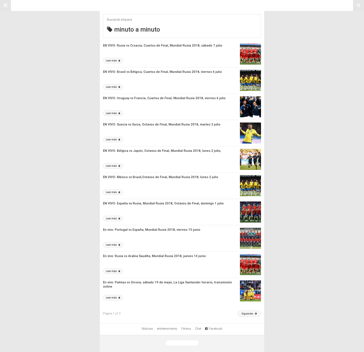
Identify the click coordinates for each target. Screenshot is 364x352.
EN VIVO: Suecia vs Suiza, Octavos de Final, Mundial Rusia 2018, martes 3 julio (161, 124)
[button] (5, 5)
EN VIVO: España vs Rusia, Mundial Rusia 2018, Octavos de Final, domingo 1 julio (163, 203)
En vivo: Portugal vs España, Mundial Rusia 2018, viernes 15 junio (151, 230)
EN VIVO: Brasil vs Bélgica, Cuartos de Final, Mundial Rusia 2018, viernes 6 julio (162, 72)
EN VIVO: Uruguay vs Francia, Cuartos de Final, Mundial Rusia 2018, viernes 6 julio (164, 98)
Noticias (147, 328)
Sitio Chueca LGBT (182, 5)
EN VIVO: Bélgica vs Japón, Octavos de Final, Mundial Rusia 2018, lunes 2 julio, (162, 151)
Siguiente (247, 313)
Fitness (186, 328)
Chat (198, 328)
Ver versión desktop (183, 342)
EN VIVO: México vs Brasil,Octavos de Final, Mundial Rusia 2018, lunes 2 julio (160, 177)
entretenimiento (167, 328)
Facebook (215, 328)
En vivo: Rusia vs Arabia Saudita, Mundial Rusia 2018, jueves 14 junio (154, 256)
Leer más (112, 60)
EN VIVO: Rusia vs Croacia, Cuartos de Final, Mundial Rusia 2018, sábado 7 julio (162, 45)
